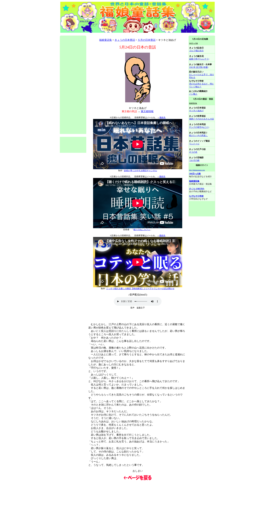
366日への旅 (195, 173)
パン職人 (193, 94)
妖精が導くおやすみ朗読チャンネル (140, 170)
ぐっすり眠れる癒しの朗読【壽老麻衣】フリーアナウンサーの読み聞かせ (140, 288)
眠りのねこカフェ (142, 229)
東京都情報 (147, 111)
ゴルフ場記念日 (196, 50)
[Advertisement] (118, 34)
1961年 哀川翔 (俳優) (198, 67)
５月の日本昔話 (146, 40)
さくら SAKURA (196, 188)
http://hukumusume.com (197, 170)
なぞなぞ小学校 (196, 196)
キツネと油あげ (196, 110)
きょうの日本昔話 (125, 40)
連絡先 (162, 117)
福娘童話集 (105, 40)
